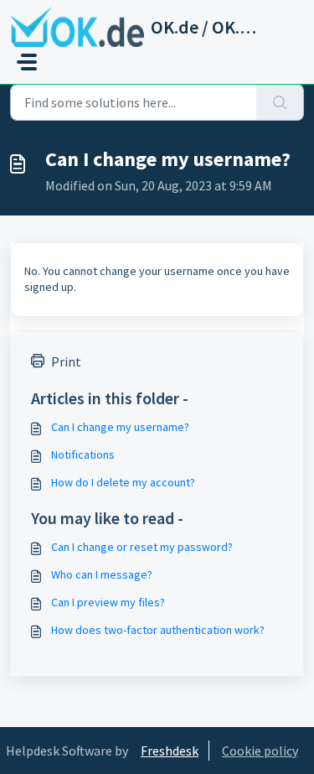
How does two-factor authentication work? (158, 629)
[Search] (280, 102)
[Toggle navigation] (27, 62)
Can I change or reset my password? (142, 546)
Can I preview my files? (108, 602)
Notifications (83, 454)
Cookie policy (260, 750)
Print (66, 361)
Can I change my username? (120, 426)
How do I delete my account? (123, 482)
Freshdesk (169, 750)
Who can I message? (101, 574)
